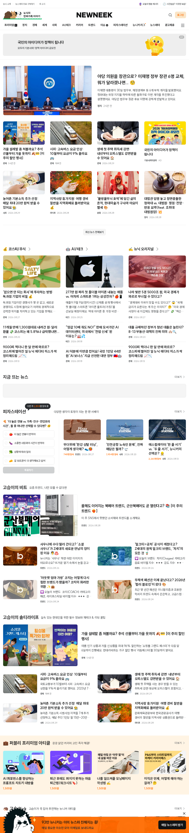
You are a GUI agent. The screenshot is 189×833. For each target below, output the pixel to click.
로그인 (180, 15)
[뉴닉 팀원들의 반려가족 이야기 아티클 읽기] (22, 14)
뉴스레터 (155, 25)
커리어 (79, 25)
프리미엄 (9, 25)
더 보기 (178, 377)
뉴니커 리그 (139, 25)
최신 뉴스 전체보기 (94, 232)
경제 (34, 25)
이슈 (102, 25)
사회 (54, 25)
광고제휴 (169, 25)
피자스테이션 (120, 25)
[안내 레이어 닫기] (184, 813)
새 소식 (42, 4)
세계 (44, 25)
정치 (24, 25)
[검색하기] (170, 15)
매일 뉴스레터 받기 (172, 825)
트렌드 (91, 25)
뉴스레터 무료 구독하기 (25, 4)
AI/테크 (66, 25)
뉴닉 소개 (7, 4)
